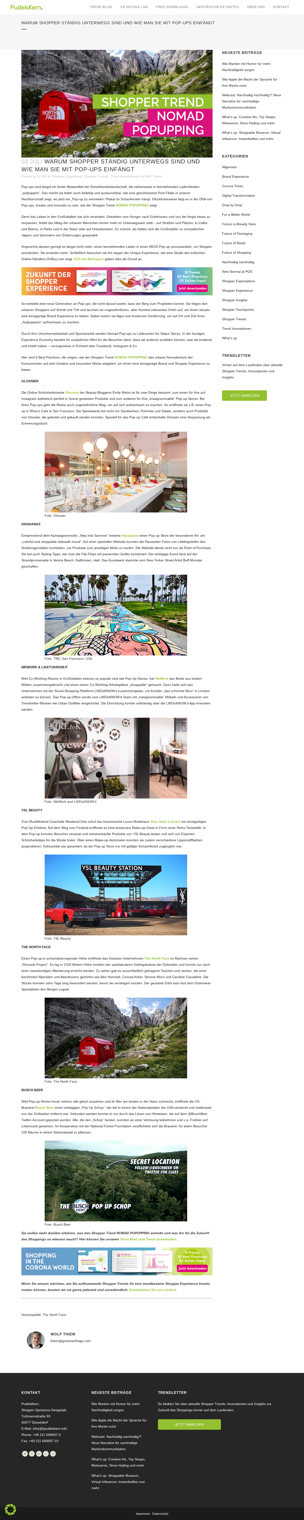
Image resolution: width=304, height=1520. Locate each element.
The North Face (65, 1081)
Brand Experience (235, 176)
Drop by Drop (232, 205)
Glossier (59, 515)
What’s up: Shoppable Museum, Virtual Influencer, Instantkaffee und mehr (118, 1482)
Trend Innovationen (124, 176)
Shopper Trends (96, 176)
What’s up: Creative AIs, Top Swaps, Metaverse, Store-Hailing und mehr (118, 1462)
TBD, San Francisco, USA (72, 658)
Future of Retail (233, 243)
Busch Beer (62, 1224)
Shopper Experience (67, 176)
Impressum (143, 1513)
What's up (229, 338)
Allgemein (229, 167)
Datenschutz (160, 1513)
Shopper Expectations (238, 281)
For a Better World (236, 214)
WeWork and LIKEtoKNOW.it (74, 801)
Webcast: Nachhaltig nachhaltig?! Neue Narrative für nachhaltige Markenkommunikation (251, 101)
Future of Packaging (237, 233)
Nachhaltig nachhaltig (238, 262)
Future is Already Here (239, 224)
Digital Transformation (238, 195)
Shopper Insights (234, 300)
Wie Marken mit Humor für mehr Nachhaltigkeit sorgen (115, 1407)
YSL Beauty (62, 938)
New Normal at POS (237, 271)
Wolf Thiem (153, 176)
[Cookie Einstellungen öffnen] (10, 1514)
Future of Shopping (236, 252)
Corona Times (232, 186)
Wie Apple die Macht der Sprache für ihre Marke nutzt (119, 1423)
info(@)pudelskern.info (49, 1428)
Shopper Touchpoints (238, 309)
